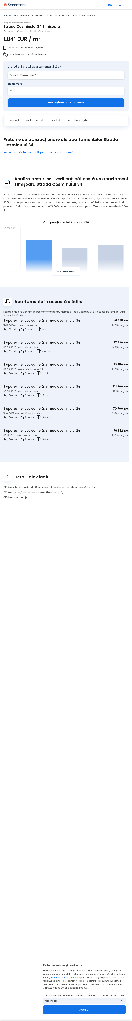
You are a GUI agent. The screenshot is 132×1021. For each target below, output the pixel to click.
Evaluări (56, 120)
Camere (17, 84)
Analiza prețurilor (35, 120)
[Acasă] (15, 4)
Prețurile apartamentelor (31, 15)
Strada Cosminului (81, 15)
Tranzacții (13, 120)
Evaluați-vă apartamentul (66, 103)
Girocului (64, 15)
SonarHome (9, 15)
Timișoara (51, 15)
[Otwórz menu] (127, 5)
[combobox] (66, 75)
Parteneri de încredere (62, 977)
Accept (84, 1010)
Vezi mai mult (66, 271)
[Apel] (120, 4)
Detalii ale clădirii (78, 120)
